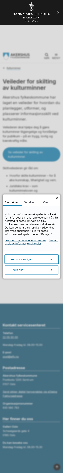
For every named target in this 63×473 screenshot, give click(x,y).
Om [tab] (45, 202)
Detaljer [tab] (29, 202)
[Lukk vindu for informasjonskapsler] (57, 198)
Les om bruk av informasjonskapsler (31, 241)
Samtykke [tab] (11, 202)
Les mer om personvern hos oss (25, 240)
